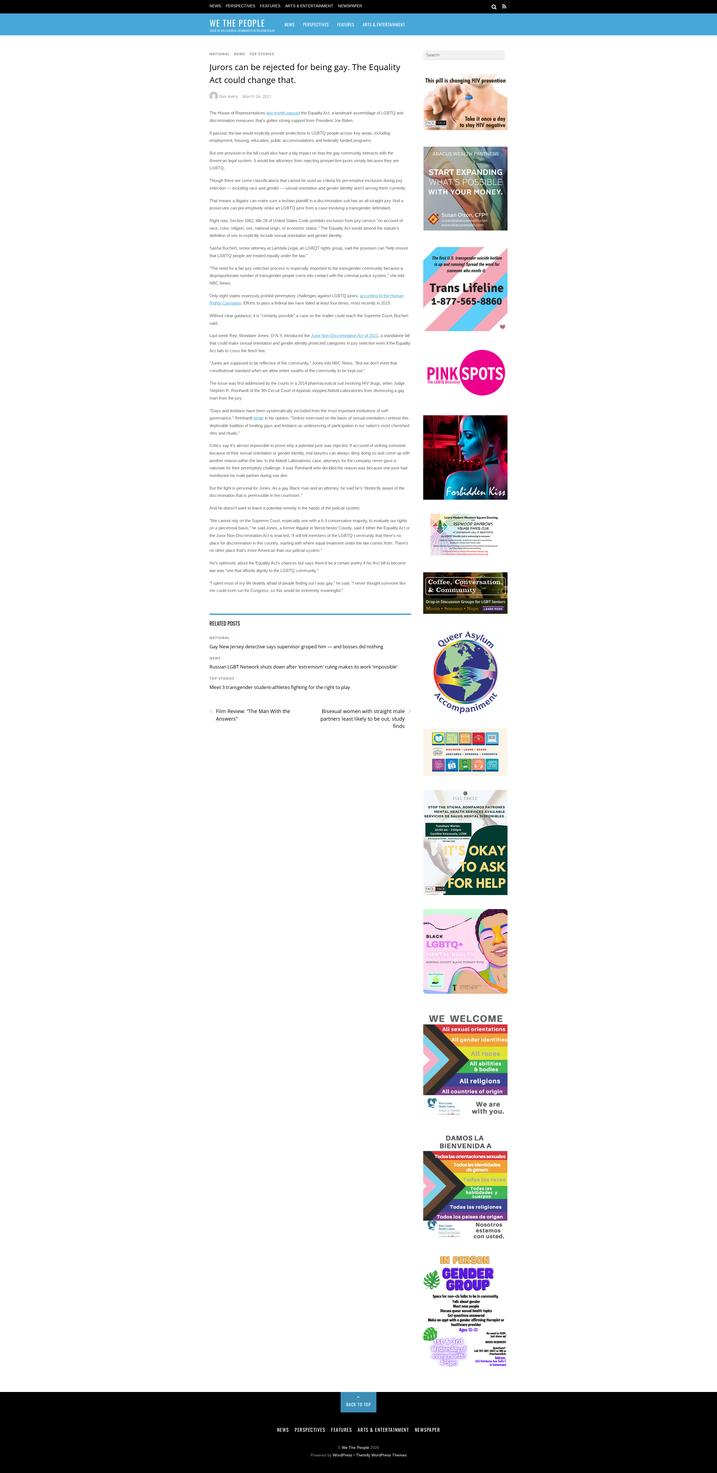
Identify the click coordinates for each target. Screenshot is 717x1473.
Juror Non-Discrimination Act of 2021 (344, 335)
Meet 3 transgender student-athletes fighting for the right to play (279, 687)
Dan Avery (228, 96)
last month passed (283, 112)
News (215, 6)
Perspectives (240, 6)
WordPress (342, 1455)
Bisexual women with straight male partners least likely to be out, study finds (365, 718)
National (219, 54)
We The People (355, 1448)
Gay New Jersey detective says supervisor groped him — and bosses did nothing (296, 646)
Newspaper (350, 6)
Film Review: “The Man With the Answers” (249, 714)
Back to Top (358, 1404)
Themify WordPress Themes (381, 1455)
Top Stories (261, 54)
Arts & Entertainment (309, 6)
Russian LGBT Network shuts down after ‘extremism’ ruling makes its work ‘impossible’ (303, 666)
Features (270, 6)
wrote (258, 418)
